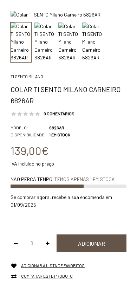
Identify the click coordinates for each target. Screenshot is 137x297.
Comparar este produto (47, 275)
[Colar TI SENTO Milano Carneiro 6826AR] (55, 14)
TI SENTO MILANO (27, 76)
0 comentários (59, 113)
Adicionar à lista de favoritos (53, 265)
